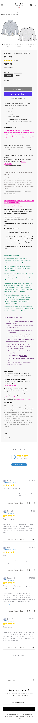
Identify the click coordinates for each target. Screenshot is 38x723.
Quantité (6, 80)
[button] (2, 44)
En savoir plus (8, 604)
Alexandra (19, 365)
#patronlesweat (19, 399)
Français (8, 75)
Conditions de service (20, 716)
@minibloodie (10, 353)
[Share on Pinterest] (9, 437)
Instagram (7, 385)
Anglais (18, 75)
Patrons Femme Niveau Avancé (16, 12)
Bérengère (23, 355)
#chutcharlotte (28, 399)
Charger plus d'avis (19, 655)
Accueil (3, 12)
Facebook (15, 385)
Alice (7, 360)
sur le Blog (12, 194)
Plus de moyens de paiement (18, 98)
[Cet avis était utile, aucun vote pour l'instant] (29, 503)
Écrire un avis (19, 464)
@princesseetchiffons (17, 348)
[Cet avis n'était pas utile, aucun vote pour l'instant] (33, 503)
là (10, 376)
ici (8, 376)
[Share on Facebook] (5, 437)
